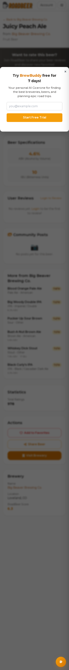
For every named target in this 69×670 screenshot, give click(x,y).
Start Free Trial (34, 117)
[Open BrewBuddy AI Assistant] (61, 662)
